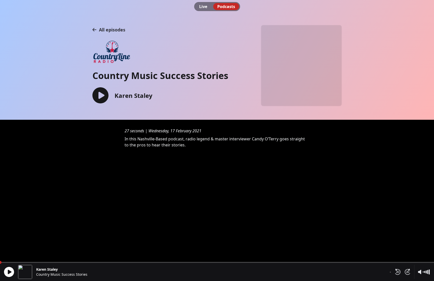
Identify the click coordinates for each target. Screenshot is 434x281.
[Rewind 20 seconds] (397, 271)
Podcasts (226, 6)
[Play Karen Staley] (100, 95)
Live (203, 6)
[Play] (9, 272)
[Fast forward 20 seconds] (407, 271)
